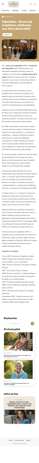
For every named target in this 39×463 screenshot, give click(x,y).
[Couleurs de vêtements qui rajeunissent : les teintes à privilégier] (18, 369)
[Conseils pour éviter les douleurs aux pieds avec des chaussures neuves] (18, 341)
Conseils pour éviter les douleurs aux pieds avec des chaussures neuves (17, 356)
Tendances (7, 34)
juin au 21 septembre (14, 66)
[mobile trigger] (3, 4)
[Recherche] (30, 4)
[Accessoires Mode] (13, 4)
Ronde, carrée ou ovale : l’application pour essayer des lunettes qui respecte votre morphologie (19, 405)
